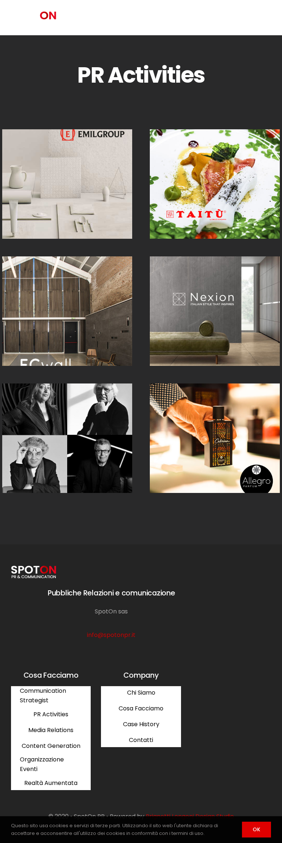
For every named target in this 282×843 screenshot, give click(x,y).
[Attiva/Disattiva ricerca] (245, 17)
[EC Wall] (67, 311)
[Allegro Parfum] (215, 438)
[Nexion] (215, 311)
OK (256, 829)
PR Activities (87, 191)
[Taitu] (215, 184)
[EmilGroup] (67, 184)
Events (179, 191)
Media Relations (52, 191)
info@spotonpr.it (111, 635)
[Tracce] (67, 438)
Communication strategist (52, 319)
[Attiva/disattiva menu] (265, 18)
